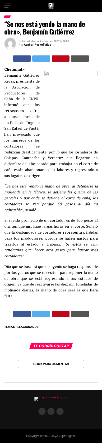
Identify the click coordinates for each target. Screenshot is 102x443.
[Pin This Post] (61, 58)
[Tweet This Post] (41, 58)
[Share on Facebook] (22, 58)
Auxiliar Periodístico (37, 44)
